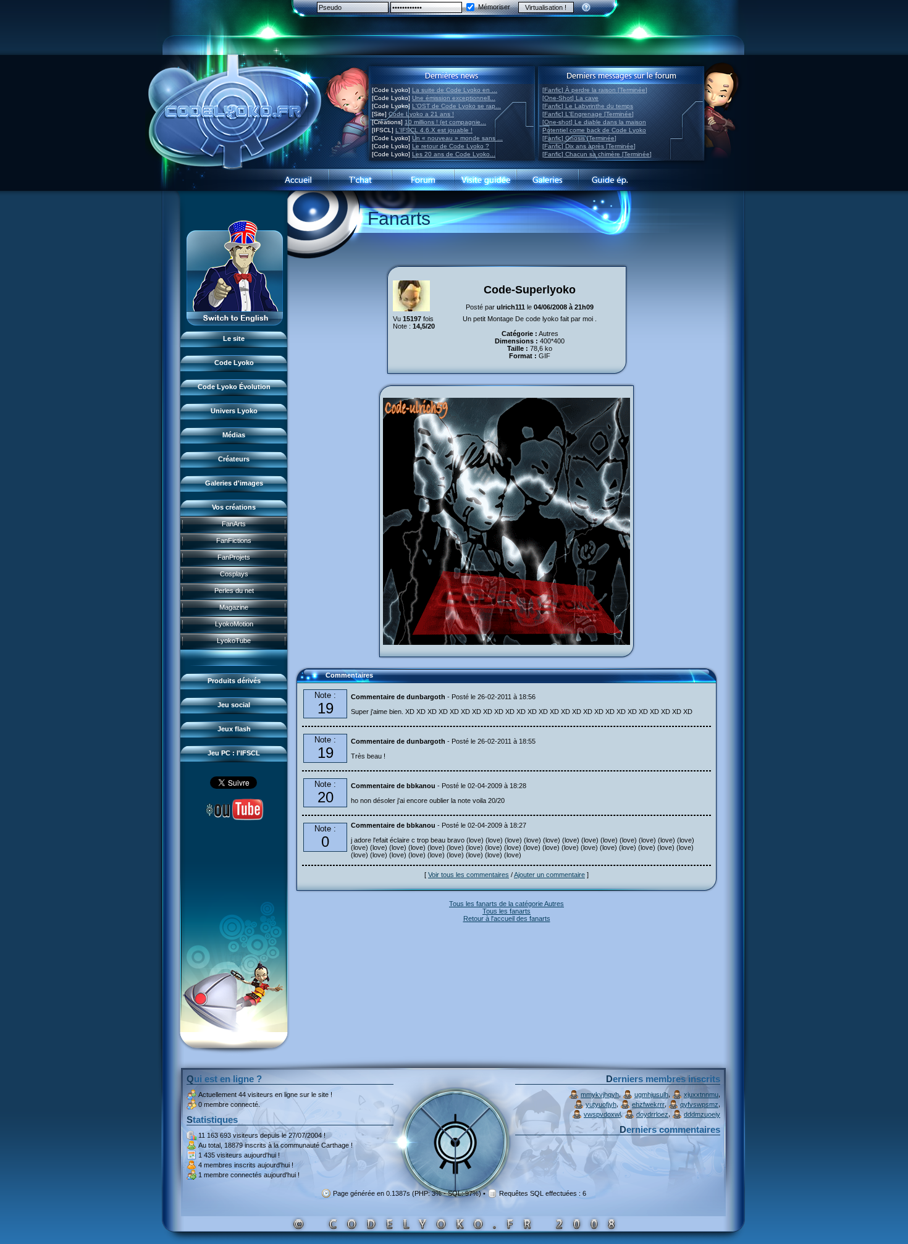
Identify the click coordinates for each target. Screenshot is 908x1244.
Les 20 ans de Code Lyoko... (453, 154)
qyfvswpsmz (699, 1104)
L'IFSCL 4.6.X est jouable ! (434, 130)
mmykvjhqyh (600, 1094)
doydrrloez (652, 1114)
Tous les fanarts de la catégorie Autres (506, 903)
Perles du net (234, 590)
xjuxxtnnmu (701, 1094)
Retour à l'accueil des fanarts (506, 918)
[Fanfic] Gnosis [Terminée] (579, 138)
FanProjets (233, 557)
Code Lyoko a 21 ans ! (421, 114)
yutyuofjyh (601, 1104)
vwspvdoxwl (602, 1114)
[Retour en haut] (310, 680)
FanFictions (233, 540)
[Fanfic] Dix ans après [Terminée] (589, 146)
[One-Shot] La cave (570, 98)
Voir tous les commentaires (468, 874)
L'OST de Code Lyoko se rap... (456, 106)
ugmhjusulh (651, 1094)
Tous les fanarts (506, 911)
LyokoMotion (234, 624)
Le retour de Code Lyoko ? (450, 146)
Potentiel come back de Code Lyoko (594, 130)
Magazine (233, 607)
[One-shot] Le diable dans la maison (594, 122)
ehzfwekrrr (648, 1104)
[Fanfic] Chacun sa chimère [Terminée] (597, 154)
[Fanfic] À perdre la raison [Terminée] (594, 89)
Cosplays (234, 574)
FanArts (234, 523)
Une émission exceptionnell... (453, 98)
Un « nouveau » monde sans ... (457, 138)
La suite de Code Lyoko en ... (454, 89)
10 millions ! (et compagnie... (445, 122)
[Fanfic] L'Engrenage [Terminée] (588, 114)
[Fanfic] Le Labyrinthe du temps (587, 106)
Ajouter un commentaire (549, 874)
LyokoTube (234, 640)
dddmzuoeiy (702, 1114)
